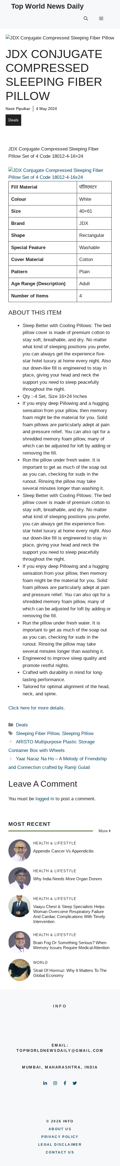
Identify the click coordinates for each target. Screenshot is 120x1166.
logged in (44, 798)
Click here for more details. (36, 708)
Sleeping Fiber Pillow (37, 733)
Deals (13, 120)
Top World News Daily (47, 6)
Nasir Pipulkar (18, 108)
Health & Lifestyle (54, 843)
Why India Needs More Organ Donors (67, 878)
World (40, 962)
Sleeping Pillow (77, 733)
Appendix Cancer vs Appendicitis (63, 851)
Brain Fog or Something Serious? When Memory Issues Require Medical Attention (71, 945)
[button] (85, 18)
